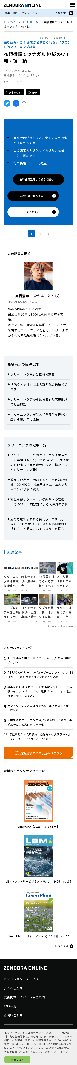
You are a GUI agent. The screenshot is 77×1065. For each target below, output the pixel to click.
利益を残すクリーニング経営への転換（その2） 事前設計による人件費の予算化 (39, 504)
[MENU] (72, 4)
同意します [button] (17, 1059)
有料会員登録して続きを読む (37, 179)
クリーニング (39, 13)
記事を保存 (15, 92)
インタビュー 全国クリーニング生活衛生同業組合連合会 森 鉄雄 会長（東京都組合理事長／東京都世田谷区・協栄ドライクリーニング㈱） (39, 462)
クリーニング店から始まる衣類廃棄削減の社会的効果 (38, 401)
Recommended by (56, 626)
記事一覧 (32, 22)
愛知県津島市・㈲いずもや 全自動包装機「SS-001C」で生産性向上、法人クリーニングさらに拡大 (39, 484)
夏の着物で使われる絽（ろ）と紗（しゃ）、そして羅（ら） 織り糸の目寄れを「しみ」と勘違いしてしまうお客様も (39, 524)
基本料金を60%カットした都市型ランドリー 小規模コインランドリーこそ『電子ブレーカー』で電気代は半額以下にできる (39, 691)
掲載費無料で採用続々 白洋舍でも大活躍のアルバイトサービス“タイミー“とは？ (40, 737)
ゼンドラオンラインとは (21, 979)
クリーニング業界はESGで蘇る (32, 374)
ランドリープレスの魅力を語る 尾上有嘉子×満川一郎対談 (39, 708)
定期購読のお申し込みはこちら (41, 753)
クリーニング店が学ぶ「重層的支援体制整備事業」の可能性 (38, 417)
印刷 (34, 92)
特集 (7, 13)
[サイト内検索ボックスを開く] (71, 13)
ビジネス (25, 13)
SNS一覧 (10, 1006)
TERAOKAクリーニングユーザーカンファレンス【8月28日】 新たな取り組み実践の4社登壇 (40, 675)
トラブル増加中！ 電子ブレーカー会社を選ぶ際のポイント (39, 660)
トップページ (12, 22)
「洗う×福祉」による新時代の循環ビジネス (38, 386)
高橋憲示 (14, 364)
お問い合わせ (13, 1015)
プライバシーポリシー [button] (58, 1051)
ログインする (31, 212)
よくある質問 (13, 988)
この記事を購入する (31, 196)
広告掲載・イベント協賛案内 (24, 997)
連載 (15, 13)
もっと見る (62, 946)
